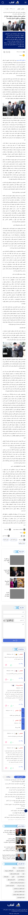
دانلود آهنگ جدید (20, 877)
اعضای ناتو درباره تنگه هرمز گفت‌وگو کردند (16, 815)
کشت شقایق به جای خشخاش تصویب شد (16, 792)
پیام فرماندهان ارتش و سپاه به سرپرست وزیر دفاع (15, 794)
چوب (23, 874)
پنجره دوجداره (21, 868)
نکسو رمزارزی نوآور (11, 879)
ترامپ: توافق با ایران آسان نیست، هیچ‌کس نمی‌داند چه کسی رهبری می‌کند (9, 832)
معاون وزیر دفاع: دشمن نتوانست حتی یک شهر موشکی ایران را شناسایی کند (15, 801)
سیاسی (22, 9)
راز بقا (14, 868)
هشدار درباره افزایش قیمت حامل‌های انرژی (16, 819)
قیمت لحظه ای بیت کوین (19, 891)
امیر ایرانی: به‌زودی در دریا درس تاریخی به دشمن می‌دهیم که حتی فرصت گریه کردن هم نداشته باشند (9, 848)
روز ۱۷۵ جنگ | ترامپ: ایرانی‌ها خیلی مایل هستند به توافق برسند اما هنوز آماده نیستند (15, 780)
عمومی (18, 9)
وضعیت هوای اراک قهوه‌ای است (18, 813)
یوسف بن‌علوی (22, 543)
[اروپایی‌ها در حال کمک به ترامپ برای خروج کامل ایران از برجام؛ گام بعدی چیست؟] (17, 583)
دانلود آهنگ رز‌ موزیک (9, 871)
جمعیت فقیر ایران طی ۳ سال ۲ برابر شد (17, 790)
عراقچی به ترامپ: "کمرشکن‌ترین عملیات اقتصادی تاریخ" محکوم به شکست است (9, 840)
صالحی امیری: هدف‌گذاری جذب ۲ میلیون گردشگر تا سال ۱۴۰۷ (15, 805)
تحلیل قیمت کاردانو (10, 885)
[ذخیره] (24, 536)
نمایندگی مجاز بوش (20, 871)
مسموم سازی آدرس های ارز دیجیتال (17, 882)
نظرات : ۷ (6, 9)
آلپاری (13, 877)
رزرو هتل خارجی (21, 879)
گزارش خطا (6, 529)
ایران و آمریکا (6, 539)
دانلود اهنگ (6, 877)
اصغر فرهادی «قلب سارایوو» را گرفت (18, 810)
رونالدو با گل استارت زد (20, 808)
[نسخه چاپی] (21, 536)
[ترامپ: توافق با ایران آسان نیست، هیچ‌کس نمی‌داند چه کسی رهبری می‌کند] (20, 832)
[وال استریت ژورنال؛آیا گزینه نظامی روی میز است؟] (17, 572)
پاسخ (20, 663)
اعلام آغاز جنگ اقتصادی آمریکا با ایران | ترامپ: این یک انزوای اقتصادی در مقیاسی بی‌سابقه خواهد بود (9, 857)
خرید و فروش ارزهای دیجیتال (18, 894)
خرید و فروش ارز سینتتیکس (19, 888)
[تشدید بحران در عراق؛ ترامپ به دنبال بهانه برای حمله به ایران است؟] (17, 594)
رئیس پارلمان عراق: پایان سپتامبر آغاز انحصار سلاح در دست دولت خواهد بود (14, 797)
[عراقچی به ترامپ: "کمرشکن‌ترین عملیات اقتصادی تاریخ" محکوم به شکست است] (20, 840)
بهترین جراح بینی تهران (14, 874)
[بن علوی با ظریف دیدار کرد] (17, 560)
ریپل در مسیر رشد (20, 885)
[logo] (14, 2)
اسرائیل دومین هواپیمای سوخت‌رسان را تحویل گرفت (14, 817)
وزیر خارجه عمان (13, 539)
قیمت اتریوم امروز (20, 897)
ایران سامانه (11, 913)
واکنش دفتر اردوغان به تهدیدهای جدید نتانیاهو (15, 787)
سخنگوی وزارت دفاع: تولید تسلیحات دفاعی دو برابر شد (15, 784)
